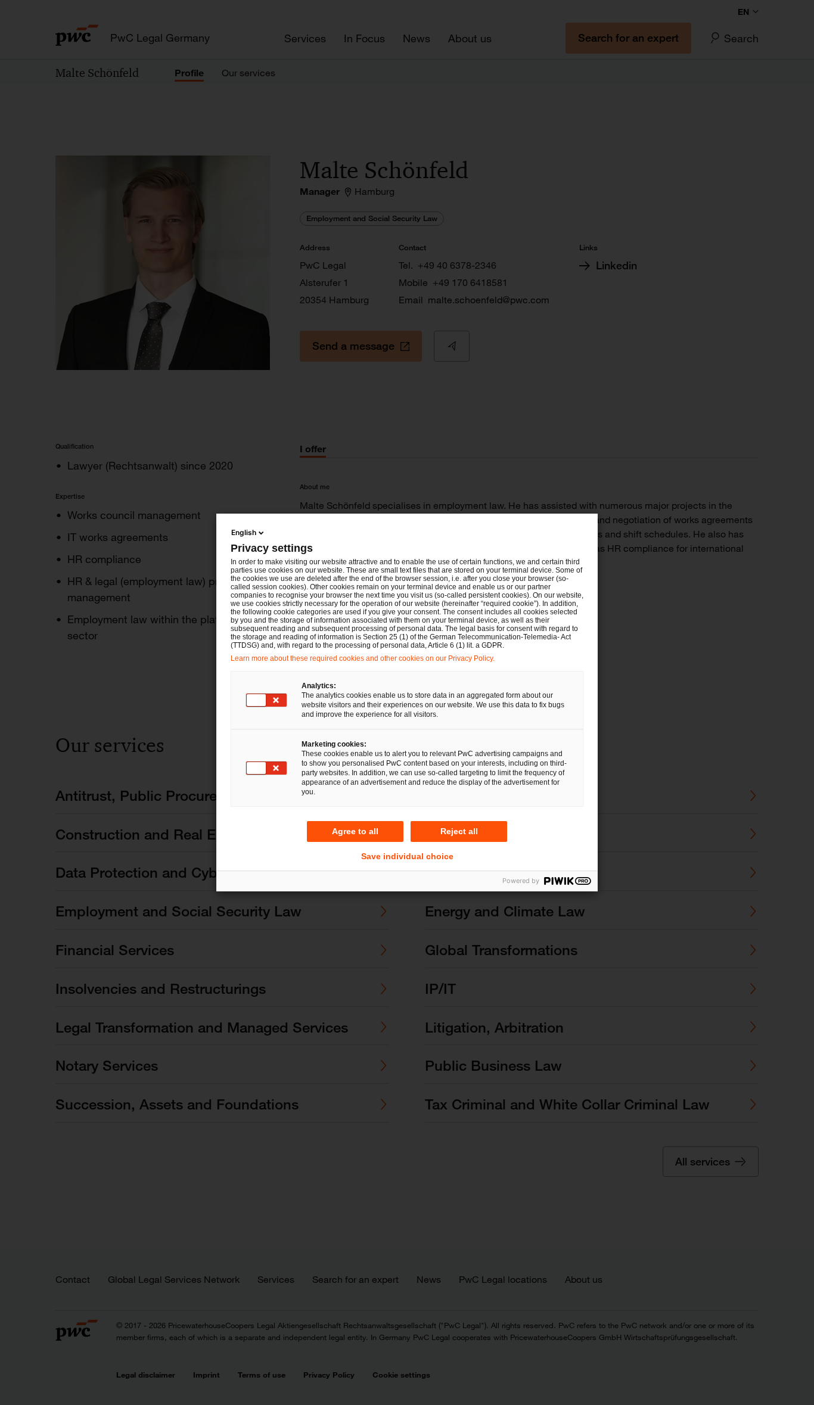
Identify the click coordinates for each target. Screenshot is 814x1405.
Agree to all (355, 831)
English (243, 532)
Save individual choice (407, 856)
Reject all (459, 831)
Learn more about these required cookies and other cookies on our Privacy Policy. (363, 658)
